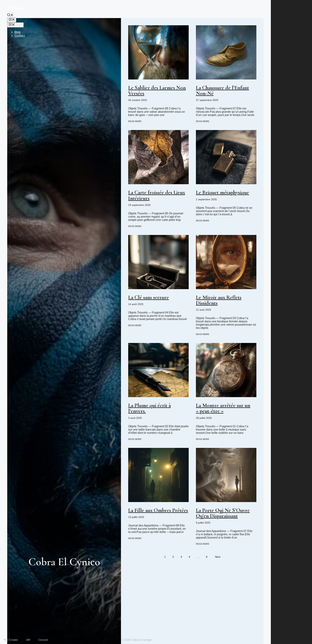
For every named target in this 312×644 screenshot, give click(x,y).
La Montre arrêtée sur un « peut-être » (223, 408)
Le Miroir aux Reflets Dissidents (218, 300)
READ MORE (135, 121)
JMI (28, 639)
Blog (17, 32)
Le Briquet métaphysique (222, 192)
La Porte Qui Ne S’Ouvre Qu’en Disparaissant (223, 513)
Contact (19, 35)
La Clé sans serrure (148, 297)
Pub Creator (11, 639)
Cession (43, 639)
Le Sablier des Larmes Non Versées (157, 90)
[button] (10, 15)
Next (217, 556)
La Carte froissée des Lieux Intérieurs (156, 195)
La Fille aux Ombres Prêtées (158, 510)
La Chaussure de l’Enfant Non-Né (222, 90)
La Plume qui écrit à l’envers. (149, 408)
